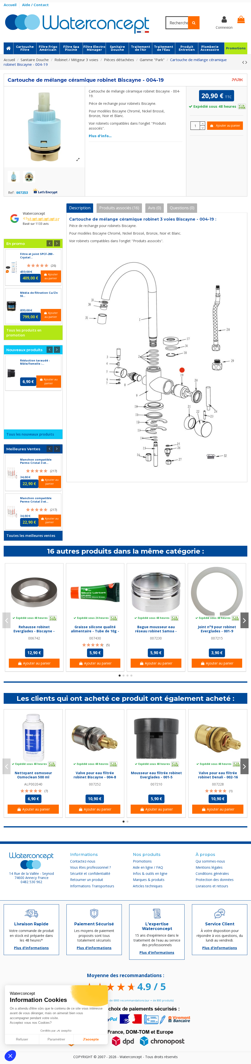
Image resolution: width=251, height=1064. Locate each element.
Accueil (10, 4)
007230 (156, 638)
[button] (10, 1056)
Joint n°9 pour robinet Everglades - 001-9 (217, 629)
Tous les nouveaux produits (30, 434)
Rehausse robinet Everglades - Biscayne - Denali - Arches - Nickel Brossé (34, 633)
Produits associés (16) (119, 208)
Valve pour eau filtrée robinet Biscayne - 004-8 (95, 775)
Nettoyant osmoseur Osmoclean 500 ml (33, 775)
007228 (218, 784)
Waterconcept (34, 213)
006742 (34, 638)
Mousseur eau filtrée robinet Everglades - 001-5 (156, 775)
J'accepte (91, 1039)
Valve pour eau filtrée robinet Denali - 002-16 (218, 775)
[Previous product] (243, 62)
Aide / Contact (35, 4)
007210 (156, 784)
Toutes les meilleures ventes (30, 535)
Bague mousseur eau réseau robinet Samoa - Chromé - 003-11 (156, 631)
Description (79, 208)
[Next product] (246, 62)
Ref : (11, 193)
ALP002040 (33, 784)
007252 (95, 784)
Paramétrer (56, 1039)
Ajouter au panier (228, 125)
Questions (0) (182, 208)
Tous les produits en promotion (23, 332)
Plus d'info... (100, 135)
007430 (95, 638)
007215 (217, 638)
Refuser (22, 1039)
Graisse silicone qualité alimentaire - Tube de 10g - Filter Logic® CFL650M (95, 631)
